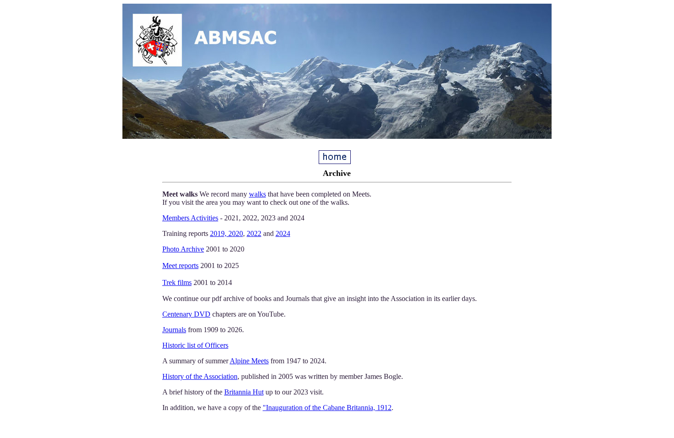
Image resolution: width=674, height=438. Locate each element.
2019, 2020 (226, 233)
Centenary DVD (186, 314)
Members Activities (190, 218)
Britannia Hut (244, 392)
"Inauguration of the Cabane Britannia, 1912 (327, 407)
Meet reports (180, 265)
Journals (174, 330)
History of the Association (200, 376)
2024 (283, 233)
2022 (254, 233)
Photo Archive (183, 249)
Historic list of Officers (195, 345)
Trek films (177, 282)
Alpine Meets (249, 361)
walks (257, 194)
